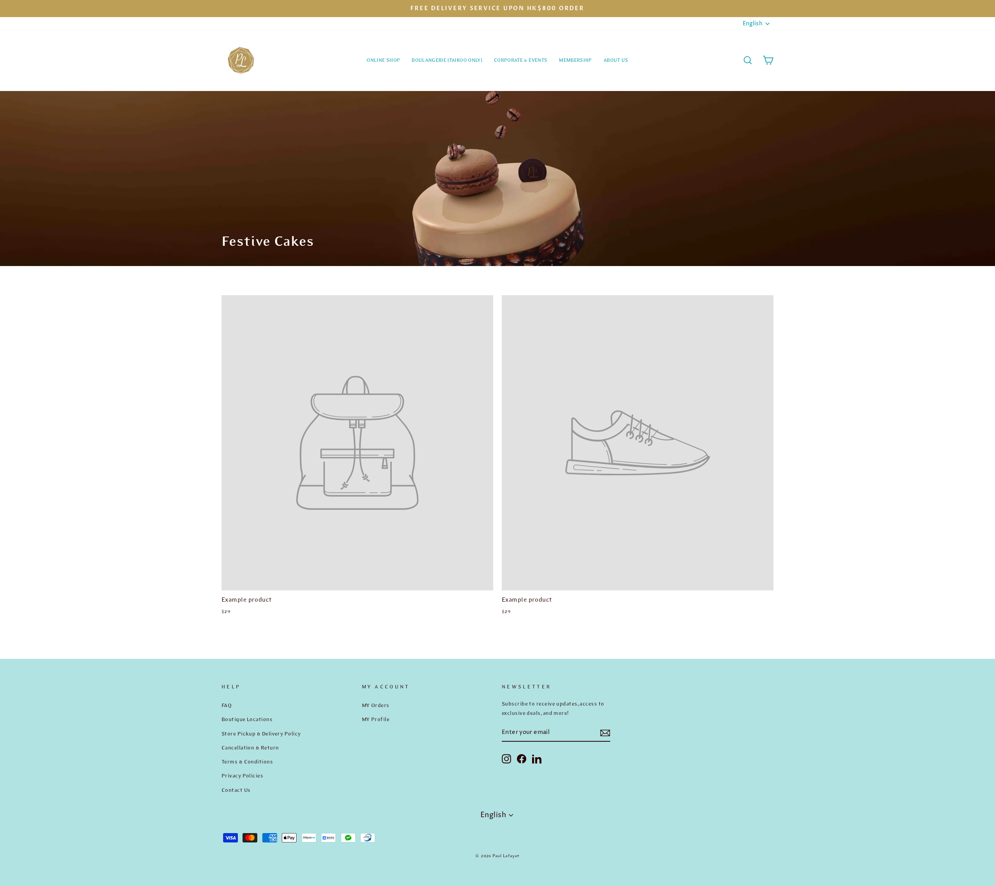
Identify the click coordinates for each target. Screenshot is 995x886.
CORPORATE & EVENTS (520, 60)
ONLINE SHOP (383, 60)
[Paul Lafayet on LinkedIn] (536, 758)
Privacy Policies (242, 775)
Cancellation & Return (250, 747)
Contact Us (236, 790)
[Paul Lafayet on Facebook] (521, 758)
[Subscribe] (605, 733)
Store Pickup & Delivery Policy (261, 733)
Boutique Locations (247, 719)
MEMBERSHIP (575, 60)
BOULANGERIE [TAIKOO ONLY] (447, 60)
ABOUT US (616, 60)
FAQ (227, 705)
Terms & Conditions (247, 761)
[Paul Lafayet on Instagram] (506, 758)
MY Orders (375, 705)
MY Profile (376, 719)
